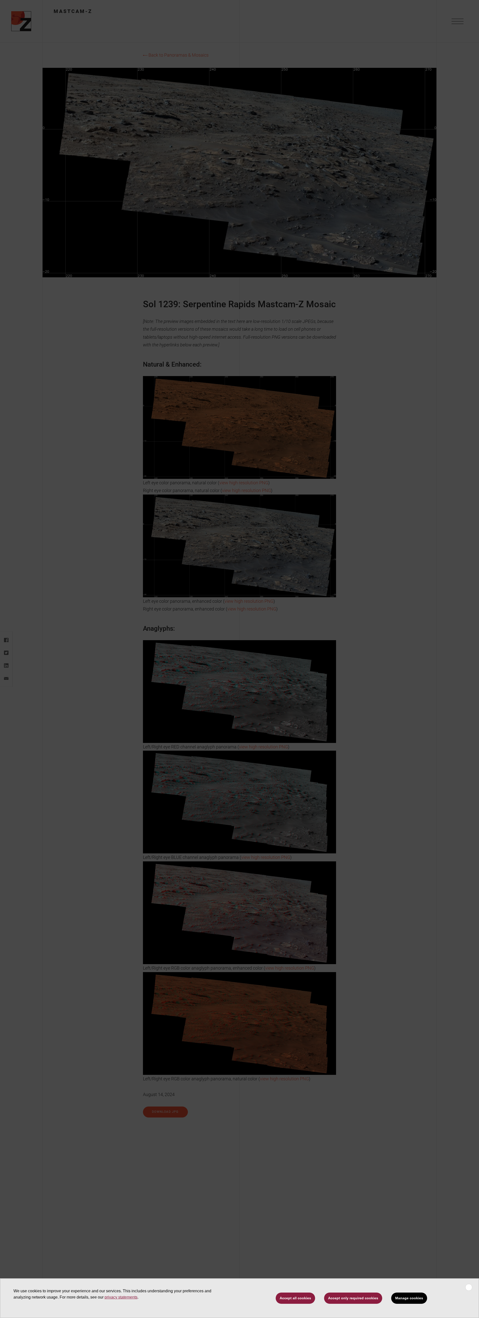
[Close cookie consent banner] (468, 1287)
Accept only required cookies (353, 1298)
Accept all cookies (295, 1298)
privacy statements (121, 1297)
